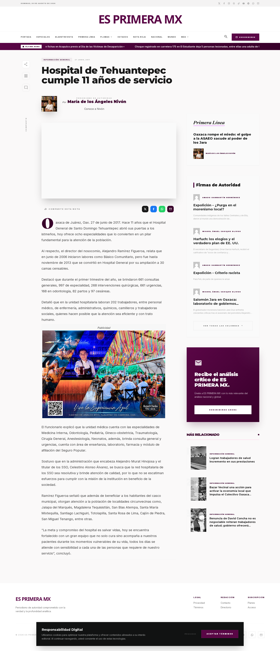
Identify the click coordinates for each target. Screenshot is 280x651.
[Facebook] (224, 3)
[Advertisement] (223, 80)
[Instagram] (229, 3)
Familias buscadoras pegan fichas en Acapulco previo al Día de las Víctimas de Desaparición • (64, 46)
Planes (251, 602)
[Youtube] (243, 3)
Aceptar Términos (220, 634)
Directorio (226, 607)
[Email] (258, 3)
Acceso (252, 607)
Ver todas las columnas (223, 326)
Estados (123, 37)
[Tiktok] (239, 3)
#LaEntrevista (64, 37)
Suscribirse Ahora (223, 410)
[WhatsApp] (162, 209)
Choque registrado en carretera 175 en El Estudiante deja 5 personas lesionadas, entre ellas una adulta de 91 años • (196, 46)
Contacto (225, 602)
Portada (26, 37)
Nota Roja (139, 37)
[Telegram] (248, 3)
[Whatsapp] (253, 3)
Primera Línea (86, 37)
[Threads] (234, 3)
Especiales (43, 37)
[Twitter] (219, 3)
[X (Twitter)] (145, 209)
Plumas (106, 37)
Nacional (157, 37)
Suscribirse (245, 37)
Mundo (172, 37)
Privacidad (190, 634)
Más (185, 37)
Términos (198, 607)
